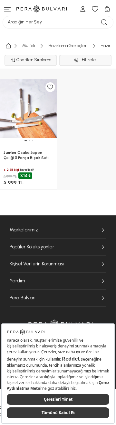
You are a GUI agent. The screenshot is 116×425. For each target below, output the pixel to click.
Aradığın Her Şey (25, 22)
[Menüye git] (8, 8)
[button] (25, 140)
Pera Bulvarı (22, 298)
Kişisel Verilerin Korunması (37, 264)
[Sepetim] (107, 9)
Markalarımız (24, 230)
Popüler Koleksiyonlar (32, 247)
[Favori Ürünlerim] (95, 9)
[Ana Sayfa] (13, 46)
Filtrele (90, 59)
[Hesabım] (83, 9)
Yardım (17, 281)
